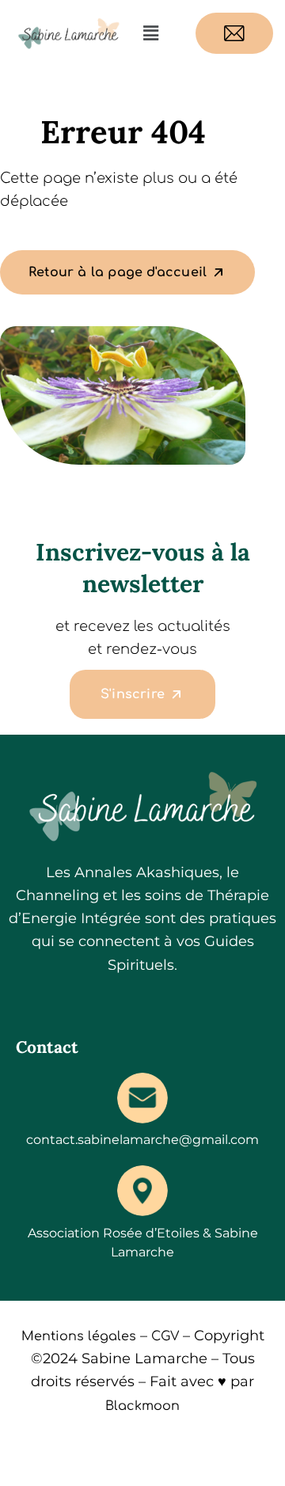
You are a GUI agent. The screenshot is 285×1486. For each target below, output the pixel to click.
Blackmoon (142, 1406)
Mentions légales (78, 1336)
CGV (165, 1336)
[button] (150, 33)
